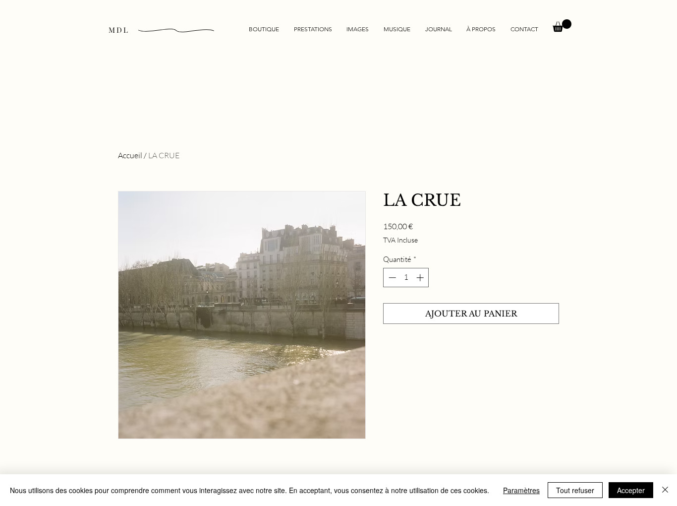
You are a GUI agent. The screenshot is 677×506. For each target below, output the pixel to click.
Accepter (631, 490)
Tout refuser (575, 490)
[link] (562, 25)
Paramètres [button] (521, 490)
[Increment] (421, 277)
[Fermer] (665, 490)
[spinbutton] (406, 277)
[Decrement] (391, 277)
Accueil (130, 155)
